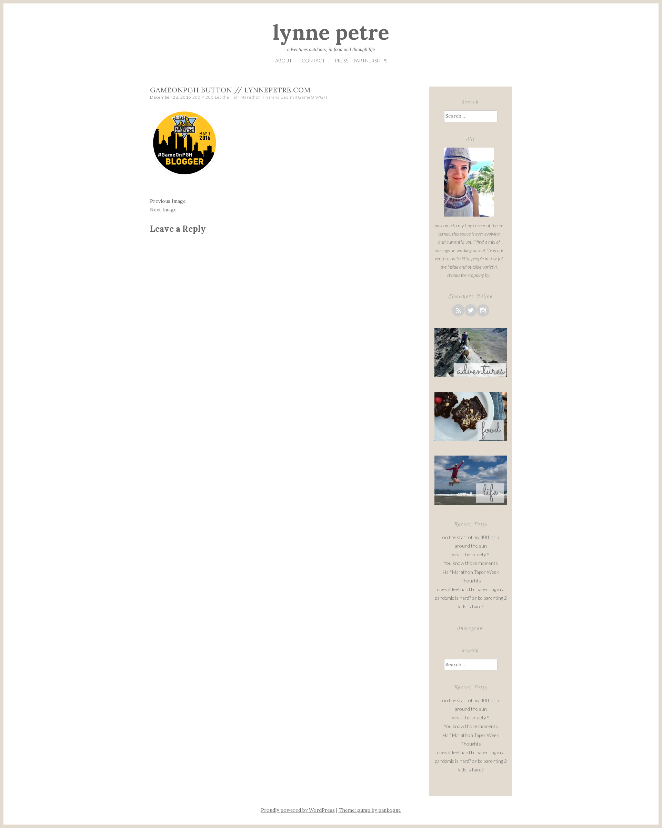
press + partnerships (361, 60)
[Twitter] (470, 310)
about (283, 60)
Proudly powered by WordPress (298, 810)
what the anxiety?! (471, 554)
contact (313, 60)
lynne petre (331, 32)
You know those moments (470, 563)
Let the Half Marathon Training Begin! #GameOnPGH (271, 97)
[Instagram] (483, 310)
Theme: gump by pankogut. (370, 810)
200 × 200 (203, 97)
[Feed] (458, 310)
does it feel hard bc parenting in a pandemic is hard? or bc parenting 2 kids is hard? (471, 597)
